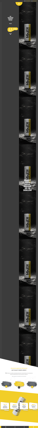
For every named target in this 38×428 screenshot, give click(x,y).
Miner (6, 373)
